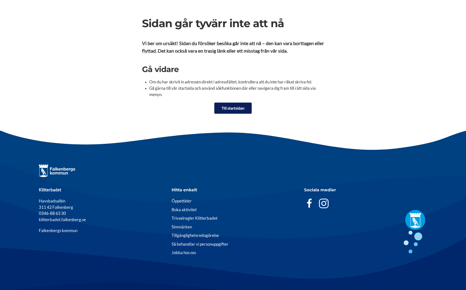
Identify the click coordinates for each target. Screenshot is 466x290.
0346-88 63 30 (52, 213)
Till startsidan (233, 108)
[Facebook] (309, 203)
